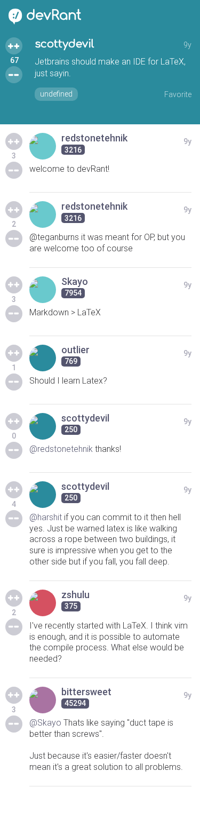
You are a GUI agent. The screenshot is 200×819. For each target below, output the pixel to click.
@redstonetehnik (61, 449)
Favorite (177, 94)
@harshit (45, 517)
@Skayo (45, 723)
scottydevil (64, 44)
